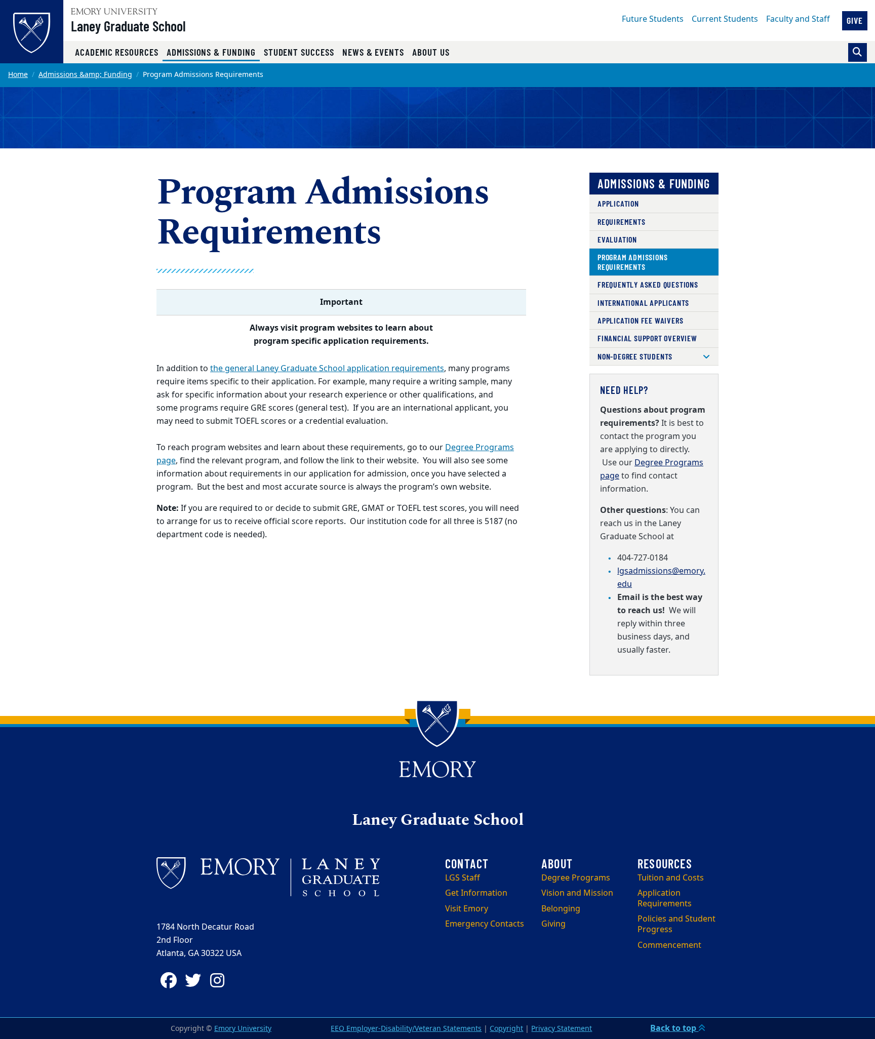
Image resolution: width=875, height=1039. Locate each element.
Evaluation (617, 239)
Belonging (560, 909)
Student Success (299, 52)
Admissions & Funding (213, 52)
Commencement (669, 945)
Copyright (506, 1028)
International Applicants (643, 302)
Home (18, 74)
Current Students (725, 19)
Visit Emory (466, 909)
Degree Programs (575, 878)
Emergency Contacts (484, 924)
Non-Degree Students (635, 356)
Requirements (622, 221)
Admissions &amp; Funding (85, 74)
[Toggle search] (857, 52)
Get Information (476, 893)
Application (618, 203)
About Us (431, 52)
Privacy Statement (561, 1028)
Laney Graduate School (128, 26)
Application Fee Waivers (640, 320)
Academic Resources (116, 52)
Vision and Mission (577, 893)
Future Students (653, 19)
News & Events (373, 52)
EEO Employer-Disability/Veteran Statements (406, 1028)
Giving (553, 924)
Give (855, 20)
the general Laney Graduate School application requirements (327, 369)
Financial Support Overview (647, 338)
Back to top (674, 1028)
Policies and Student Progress (676, 924)
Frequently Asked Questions (648, 284)
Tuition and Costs (671, 878)
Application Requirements (665, 898)
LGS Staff (462, 878)
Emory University (242, 1028)
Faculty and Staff (798, 19)
